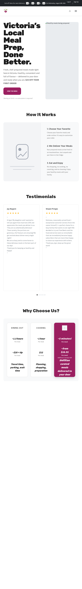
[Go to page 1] (37, 294)
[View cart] (69, 11)
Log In (69, 2)
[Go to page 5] (44, 294)
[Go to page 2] (39, 294)
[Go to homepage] (5, 12)
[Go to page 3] (41, 294)
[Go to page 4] (42, 294)
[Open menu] (76, 11)
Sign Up (76, 2)
